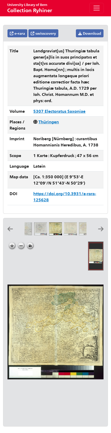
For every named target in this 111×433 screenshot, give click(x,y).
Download (91, 33)
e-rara (19, 33)
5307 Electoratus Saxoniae (59, 111)
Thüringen (48, 121)
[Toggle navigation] (96, 8)
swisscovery (45, 33)
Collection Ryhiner (29, 7)
